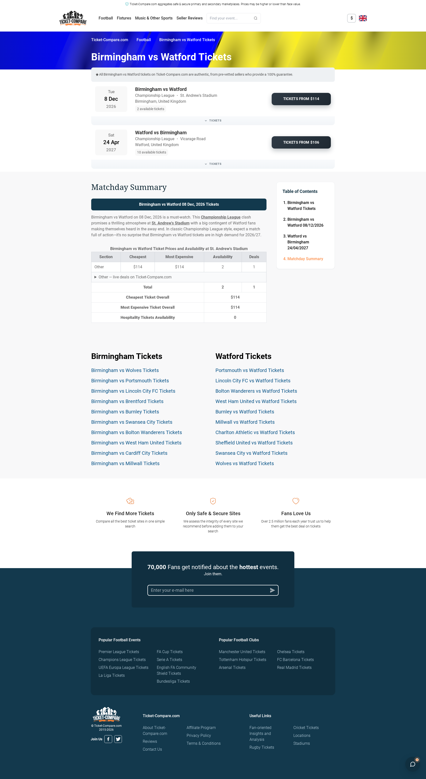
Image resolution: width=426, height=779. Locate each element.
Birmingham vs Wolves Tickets (125, 370)
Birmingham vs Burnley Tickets (125, 412)
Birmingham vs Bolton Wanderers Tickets (136, 432)
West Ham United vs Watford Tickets (256, 401)
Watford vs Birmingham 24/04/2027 (298, 242)
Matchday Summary (305, 258)
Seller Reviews (190, 18)
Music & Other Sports (154, 18)
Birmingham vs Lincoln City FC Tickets (133, 391)
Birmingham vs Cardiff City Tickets (129, 453)
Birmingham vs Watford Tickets (301, 205)
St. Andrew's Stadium (171, 223)
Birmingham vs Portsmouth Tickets (130, 381)
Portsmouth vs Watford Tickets (249, 370)
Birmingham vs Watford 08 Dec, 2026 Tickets (179, 204)
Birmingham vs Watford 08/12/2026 (305, 222)
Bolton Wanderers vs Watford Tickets (256, 391)
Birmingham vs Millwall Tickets (125, 463)
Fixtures (124, 18)
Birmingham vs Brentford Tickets (127, 401)
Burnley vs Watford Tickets (244, 412)
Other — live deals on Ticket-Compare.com (135, 277)
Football (106, 18)
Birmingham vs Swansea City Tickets (131, 422)
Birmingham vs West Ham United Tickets (136, 443)
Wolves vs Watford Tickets (244, 463)
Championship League (221, 217)
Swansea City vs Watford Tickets (251, 453)
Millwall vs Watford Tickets (245, 422)
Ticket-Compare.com (109, 39)
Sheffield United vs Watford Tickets (254, 443)
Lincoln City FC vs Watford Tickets (252, 381)
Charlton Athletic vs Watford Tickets (255, 432)
